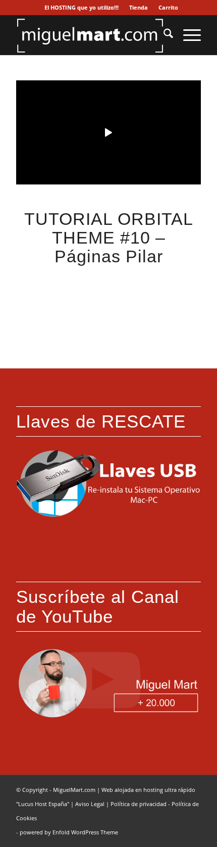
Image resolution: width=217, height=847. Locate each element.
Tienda (138, 7)
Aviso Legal (89, 804)
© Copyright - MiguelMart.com (55, 789)
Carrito (168, 7)
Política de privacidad (139, 804)
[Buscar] (163, 35)
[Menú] (187, 35)
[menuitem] (81, 7)
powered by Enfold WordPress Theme (69, 832)
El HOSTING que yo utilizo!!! (81, 7)
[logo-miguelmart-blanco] (90, 35)
